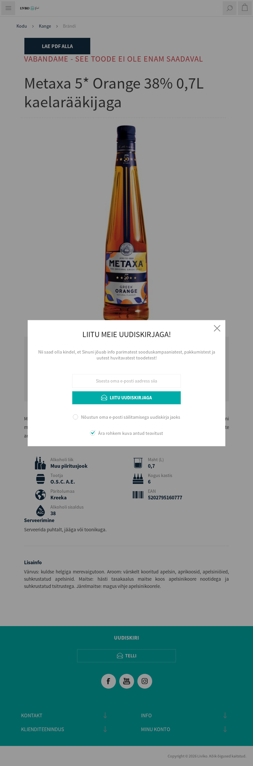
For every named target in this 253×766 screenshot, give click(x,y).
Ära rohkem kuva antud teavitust (130, 433)
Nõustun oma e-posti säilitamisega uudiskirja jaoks (130, 417)
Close (217, 328)
